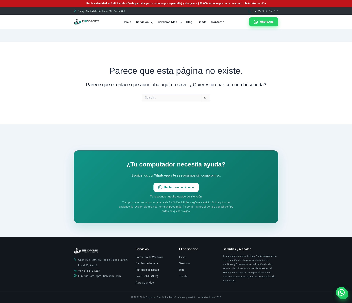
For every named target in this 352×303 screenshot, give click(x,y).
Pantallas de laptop (147, 269)
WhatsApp (266, 21)
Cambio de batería (147, 263)
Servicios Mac (168, 22)
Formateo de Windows (149, 257)
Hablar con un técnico (179, 187)
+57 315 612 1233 (89, 270)
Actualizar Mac (145, 282)
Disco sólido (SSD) (147, 276)
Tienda (201, 22)
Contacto (217, 22)
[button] (341, 292)
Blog (189, 22)
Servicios (142, 22)
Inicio (127, 22)
